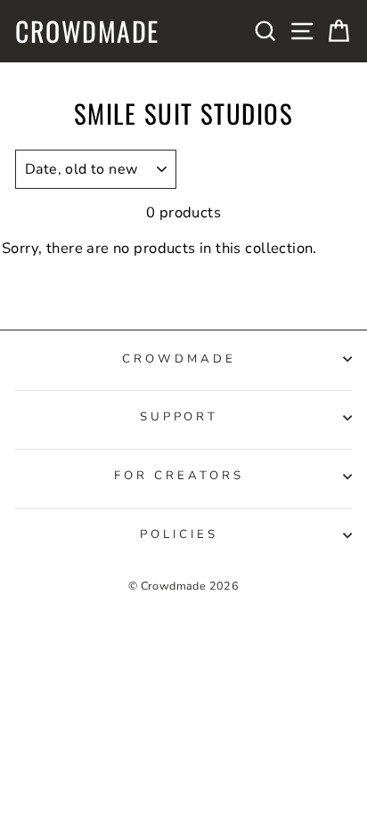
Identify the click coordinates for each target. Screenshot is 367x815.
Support (179, 417)
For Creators (179, 476)
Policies (179, 534)
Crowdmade (87, 31)
